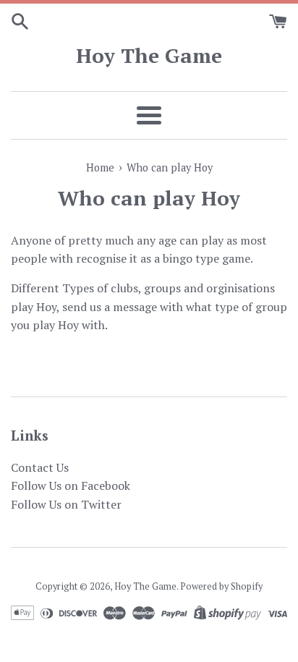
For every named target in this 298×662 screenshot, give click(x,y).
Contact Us (40, 467)
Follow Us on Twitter (66, 504)
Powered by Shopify (221, 586)
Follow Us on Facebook (70, 485)
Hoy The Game (149, 55)
